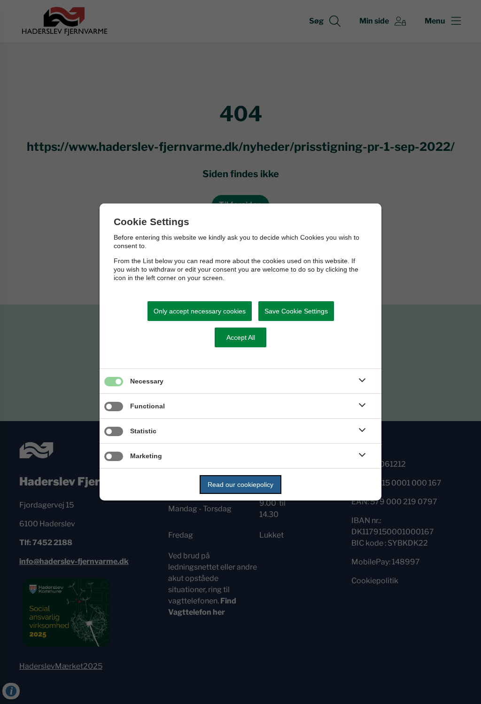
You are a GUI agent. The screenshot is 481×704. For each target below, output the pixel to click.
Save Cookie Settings (296, 311)
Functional (147, 406)
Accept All (240, 337)
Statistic (143, 431)
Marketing (146, 456)
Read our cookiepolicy (240, 484)
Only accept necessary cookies (200, 311)
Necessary (146, 381)
